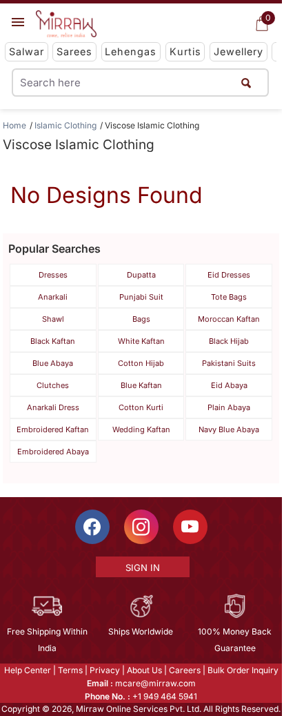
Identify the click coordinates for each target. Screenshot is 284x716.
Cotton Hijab (141, 363)
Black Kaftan (52, 341)
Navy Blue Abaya (229, 429)
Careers (185, 670)
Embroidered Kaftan (53, 429)
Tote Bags (229, 297)
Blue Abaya (52, 363)
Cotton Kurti (141, 407)
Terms (70, 670)
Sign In (142, 567)
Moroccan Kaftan (229, 319)
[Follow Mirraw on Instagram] (141, 527)
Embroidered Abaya (53, 451)
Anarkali (53, 297)
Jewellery (238, 51)
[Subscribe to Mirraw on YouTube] (190, 527)
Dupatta (141, 275)
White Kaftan (141, 341)
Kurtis (185, 51)
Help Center (27, 670)
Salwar (26, 51)
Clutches (53, 385)
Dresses (53, 275)
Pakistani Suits (229, 363)
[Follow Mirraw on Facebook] (92, 527)
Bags (141, 319)
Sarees (74, 51)
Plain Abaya (228, 407)
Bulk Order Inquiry (242, 670)
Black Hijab (229, 341)
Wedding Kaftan (141, 429)
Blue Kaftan (141, 385)
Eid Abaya (229, 385)
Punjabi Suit (141, 297)
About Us (144, 670)
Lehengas (130, 51)
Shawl (53, 319)
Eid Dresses (228, 275)
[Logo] (66, 24)
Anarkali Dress (53, 407)
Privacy (105, 670)
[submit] (246, 82)
